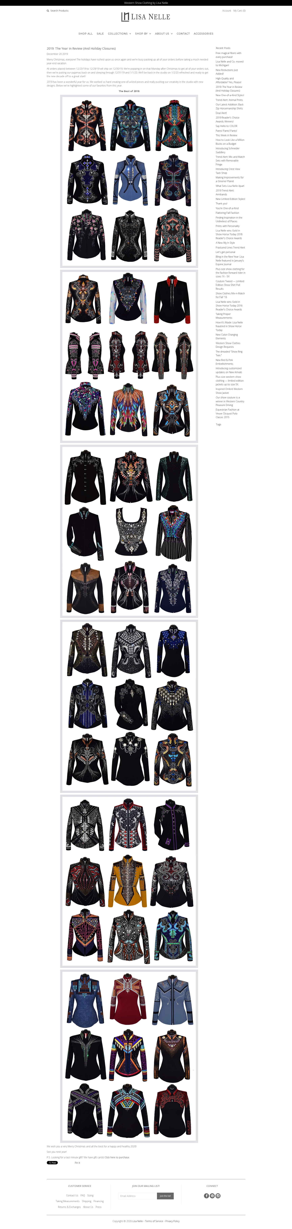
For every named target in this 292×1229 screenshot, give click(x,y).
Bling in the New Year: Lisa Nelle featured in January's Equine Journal (230, 260)
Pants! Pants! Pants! (226, 130)
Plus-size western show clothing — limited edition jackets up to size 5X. (230, 380)
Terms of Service (154, 1221)
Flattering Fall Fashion (227, 212)
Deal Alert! (221, 113)
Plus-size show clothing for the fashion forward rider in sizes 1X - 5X (230, 272)
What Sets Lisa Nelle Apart (230, 185)
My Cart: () (239, 10)
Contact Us (72, 1195)
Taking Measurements (68, 1201)
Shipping (86, 1201)
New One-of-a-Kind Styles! (230, 95)
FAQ (83, 1195)
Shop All (86, 33)
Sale (100, 33)
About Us (162, 33)
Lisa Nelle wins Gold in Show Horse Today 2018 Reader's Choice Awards (229, 234)
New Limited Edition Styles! (230, 199)
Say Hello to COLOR (226, 126)
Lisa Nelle (137, 1221)
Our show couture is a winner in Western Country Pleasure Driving (230, 401)
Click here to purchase (117, 1157)
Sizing (90, 1195)
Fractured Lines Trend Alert (230, 247)
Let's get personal (225, 252)
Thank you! (221, 203)
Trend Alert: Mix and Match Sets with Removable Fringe (230, 160)
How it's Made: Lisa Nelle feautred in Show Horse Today (229, 326)
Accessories (203, 33)
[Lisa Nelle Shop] (129, 181)
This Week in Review (226, 135)
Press (99, 1207)
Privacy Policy (172, 1221)
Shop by (141, 33)
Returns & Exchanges (69, 1207)
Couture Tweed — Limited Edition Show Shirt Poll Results (230, 285)
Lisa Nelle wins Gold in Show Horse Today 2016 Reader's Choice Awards (229, 305)
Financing (99, 1201)
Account (226, 10)
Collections (118, 33)
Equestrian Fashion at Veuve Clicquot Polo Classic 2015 (227, 413)
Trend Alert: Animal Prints (229, 100)
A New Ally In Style (225, 242)
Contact (183, 33)
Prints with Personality (227, 226)
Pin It (77, 1162)
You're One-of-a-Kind (227, 208)
